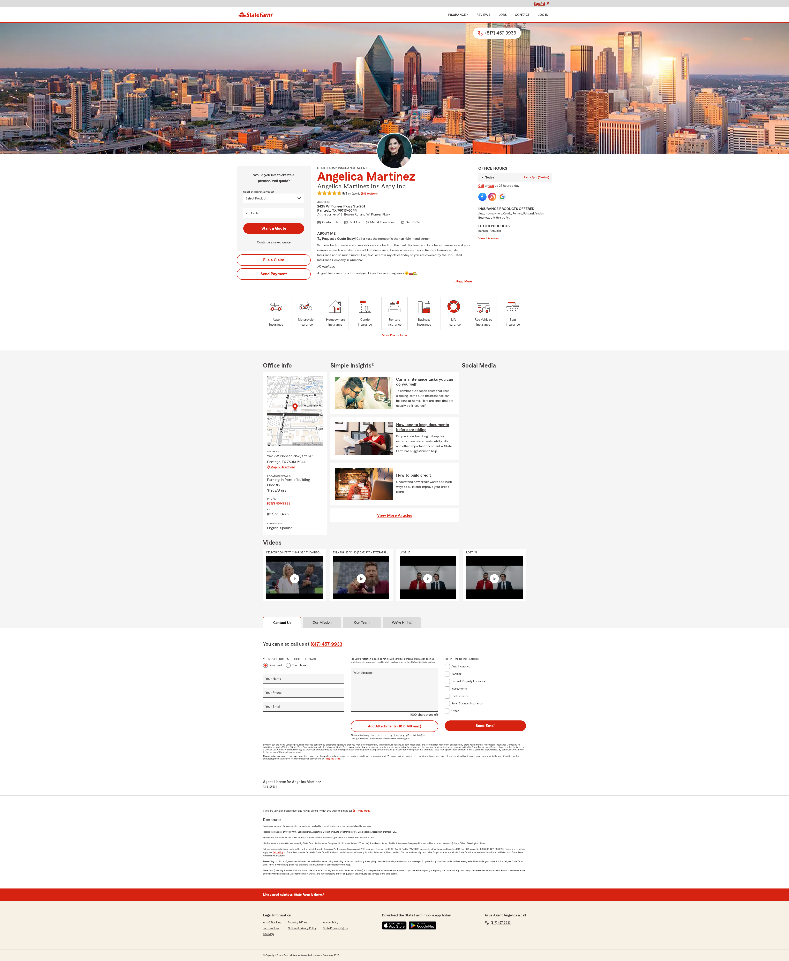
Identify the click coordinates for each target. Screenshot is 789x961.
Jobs (502, 14)
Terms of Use (271, 928)
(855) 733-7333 (332, 758)
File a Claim (273, 260)
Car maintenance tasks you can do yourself (424, 381)
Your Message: (363, 672)
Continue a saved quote (274, 242)
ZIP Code (252, 213)
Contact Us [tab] (282, 623)
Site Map (268, 934)
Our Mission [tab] (322, 622)
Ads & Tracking (272, 922)
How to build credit (413, 475)
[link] (256, 15)
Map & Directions (282, 467)
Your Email (276, 665)
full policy (278, 852)
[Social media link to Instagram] (492, 197)
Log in (543, 14)
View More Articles (394, 515)
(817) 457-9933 (279, 503)
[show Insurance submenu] (467, 14)
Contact (522, 14)
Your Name (273, 678)
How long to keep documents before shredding (422, 427)
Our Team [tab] (362, 622)
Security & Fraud (298, 922)
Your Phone (299, 665)
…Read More (463, 281)
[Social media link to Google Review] (502, 197)
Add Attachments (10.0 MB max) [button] (394, 726)
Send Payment (274, 274)
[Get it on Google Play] (422, 925)
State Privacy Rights (335, 928)
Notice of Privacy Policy (302, 928)
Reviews (483, 14)
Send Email (485, 726)
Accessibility (330, 922)
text (491, 185)
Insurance (457, 14)
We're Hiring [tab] (402, 622)
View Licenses (488, 238)
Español (539, 3)
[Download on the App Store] (394, 925)
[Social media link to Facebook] (482, 197)
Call (481, 185)
